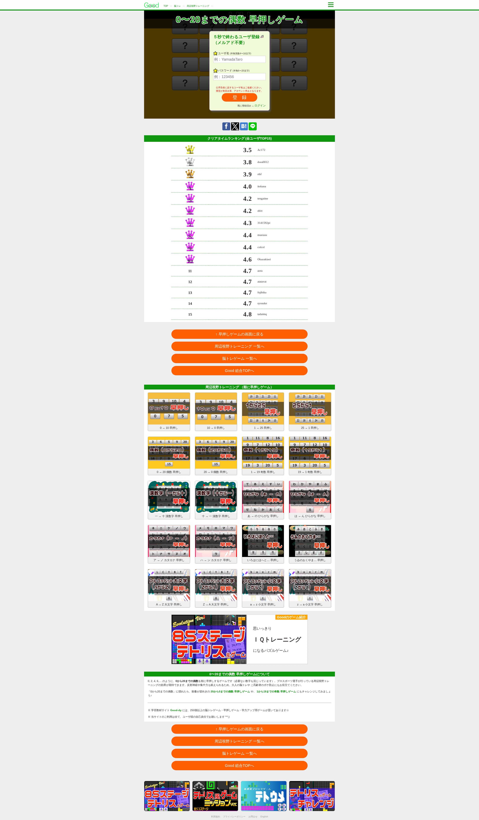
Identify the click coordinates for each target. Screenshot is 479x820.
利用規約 (215, 816)
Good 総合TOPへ (239, 371)
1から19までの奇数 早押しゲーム (276, 691)
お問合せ (252, 816)
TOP (166, 6)
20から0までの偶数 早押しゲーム (230, 691)
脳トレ (177, 6)
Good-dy (175, 710)
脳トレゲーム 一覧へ (239, 358)
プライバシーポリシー (234, 816)
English (264, 816)
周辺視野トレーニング (198, 6)
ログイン (260, 105)
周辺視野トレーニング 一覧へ (239, 346)
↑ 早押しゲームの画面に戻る (239, 334)
